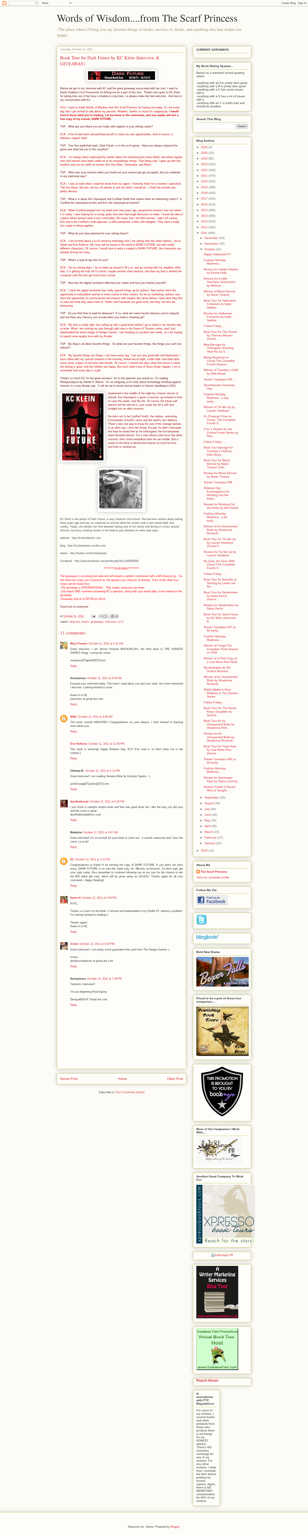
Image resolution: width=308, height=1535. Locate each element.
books (85, 621)
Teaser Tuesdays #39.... (220, 379)
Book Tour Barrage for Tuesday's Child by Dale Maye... (218, 451)
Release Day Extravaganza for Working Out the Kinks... (216, 493)
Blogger (174, 1526)
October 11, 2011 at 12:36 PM (106, 743)
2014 (204, 215)
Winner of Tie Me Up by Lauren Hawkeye (219, 408)
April (207, 826)
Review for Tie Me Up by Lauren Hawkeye (220, 553)
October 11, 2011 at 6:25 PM (107, 801)
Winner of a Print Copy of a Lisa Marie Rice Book (220, 660)
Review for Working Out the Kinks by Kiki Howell (221, 506)
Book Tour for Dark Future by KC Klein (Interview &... (221, 618)
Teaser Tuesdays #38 (218, 482)
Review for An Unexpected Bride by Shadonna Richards (219, 737)
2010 (204, 850)
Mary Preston (78, 643)
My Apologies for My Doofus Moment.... (217, 669)
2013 (204, 221)
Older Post (175, 1079)
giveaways (97, 621)
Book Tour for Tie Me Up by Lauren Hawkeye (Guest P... (220, 542)
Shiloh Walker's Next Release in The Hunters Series (221, 693)
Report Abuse (207, 1380)
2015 (204, 210)
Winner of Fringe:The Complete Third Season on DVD (221, 649)
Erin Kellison (78, 743)
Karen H (75, 897)
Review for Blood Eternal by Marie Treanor (220, 474)
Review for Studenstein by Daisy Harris (221, 606)
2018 (204, 192)
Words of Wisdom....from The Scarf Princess (147, 17)
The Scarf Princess (214, 871)
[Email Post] (93, 616)
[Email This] (101, 616)
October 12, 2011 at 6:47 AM (100, 832)
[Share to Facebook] (113, 616)
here (86, 583)
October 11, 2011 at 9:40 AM (95, 716)
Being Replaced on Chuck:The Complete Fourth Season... (219, 361)
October (210, 249)
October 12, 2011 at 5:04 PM (99, 897)
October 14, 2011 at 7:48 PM (104, 978)
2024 (204, 158)
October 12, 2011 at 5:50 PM (97, 943)
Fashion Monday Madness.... (215, 261)
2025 (204, 152)
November (211, 243)
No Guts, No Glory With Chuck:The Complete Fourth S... (219, 564)
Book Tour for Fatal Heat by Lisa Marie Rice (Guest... (220, 750)
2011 (204, 233)
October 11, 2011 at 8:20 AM (104, 678)
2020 (204, 181)
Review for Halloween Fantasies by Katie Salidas (218, 317)
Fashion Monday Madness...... (215, 770)
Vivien (74, 943)
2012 (204, 227)
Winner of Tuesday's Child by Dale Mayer (221, 371)
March (209, 832)
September (212, 797)
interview (110, 621)
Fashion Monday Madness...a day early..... (216, 398)
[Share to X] (109, 616)
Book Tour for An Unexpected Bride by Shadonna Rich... (219, 724)
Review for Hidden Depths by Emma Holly (221, 271)
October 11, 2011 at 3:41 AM (106, 643)
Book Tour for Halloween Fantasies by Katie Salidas (220, 304)
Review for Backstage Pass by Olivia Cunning (220, 779)
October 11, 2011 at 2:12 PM (102, 770)
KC (72, 859)
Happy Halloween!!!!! (217, 254)
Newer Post (69, 1079)
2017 (204, 198)
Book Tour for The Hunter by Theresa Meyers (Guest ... (220, 335)
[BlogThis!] (105, 616)
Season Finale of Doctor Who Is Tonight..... (220, 788)
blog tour (75, 621)
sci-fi (120, 621)
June (208, 814)
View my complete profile (212, 877)
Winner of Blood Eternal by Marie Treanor (219, 293)
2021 (204, 175)
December (211, 238)
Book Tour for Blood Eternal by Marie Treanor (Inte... (217, 464)
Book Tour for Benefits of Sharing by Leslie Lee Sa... (220, 583)
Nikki (73, 716)
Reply (73, 666)
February (210, 837)
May (207, 820)
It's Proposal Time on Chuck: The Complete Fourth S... (220, 420)
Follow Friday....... (215, 441)
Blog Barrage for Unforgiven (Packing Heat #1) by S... (219, 348)
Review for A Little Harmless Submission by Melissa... (220, 282)
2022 (204, 170)
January (210, 843)
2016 (204, 204)
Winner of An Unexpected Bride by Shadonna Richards (220, 530)
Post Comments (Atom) (130, 1092)
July (207, 809)
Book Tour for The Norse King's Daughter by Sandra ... (220, 711)
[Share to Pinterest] (117, 616)
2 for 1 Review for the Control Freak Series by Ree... (221, 432)
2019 (204, 187)
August (209, 803)
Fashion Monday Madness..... (215, 638)
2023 (204, 164)
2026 (204, 147)
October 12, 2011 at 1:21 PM (92, 859)
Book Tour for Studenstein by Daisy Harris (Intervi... (221, 596)
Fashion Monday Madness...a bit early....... (215, 517)
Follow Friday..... (214, 702)
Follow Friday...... (215, 326)
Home (122, 1079)
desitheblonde (79, 801)
